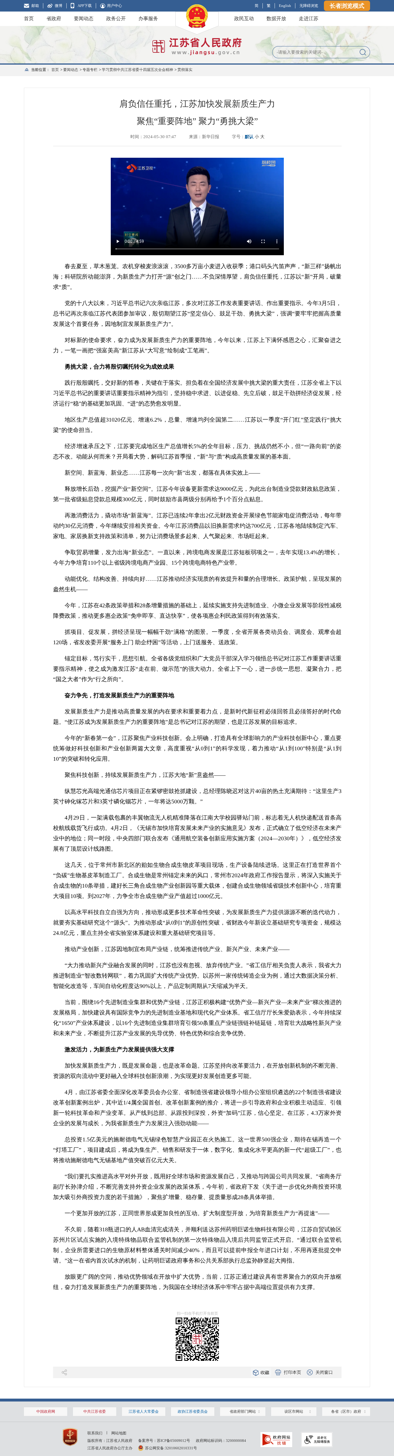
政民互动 (244, 18)
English (285, 5)
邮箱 (35, 5)
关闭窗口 (324, 1372)
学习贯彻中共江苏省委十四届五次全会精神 (137, 69)
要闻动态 (83, 18)
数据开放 (276, 18)
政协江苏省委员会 (193, 1411)
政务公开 (116, 18)
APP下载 (85, 5)
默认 (249, 136)
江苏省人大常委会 (144, 1411)
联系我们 (94, 1433)
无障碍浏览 (308, 5)
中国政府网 (45, 1411)
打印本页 (292, 1372)
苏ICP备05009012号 (173, 1440)
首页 (29, 18)
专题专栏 (89, 69)
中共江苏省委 (94, 1411)
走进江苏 (308, 18)
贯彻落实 (184, 69)
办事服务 (148, 18)
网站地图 (118, 1433)
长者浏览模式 (347, 6)
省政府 (53, 18)
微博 (58, 5)
